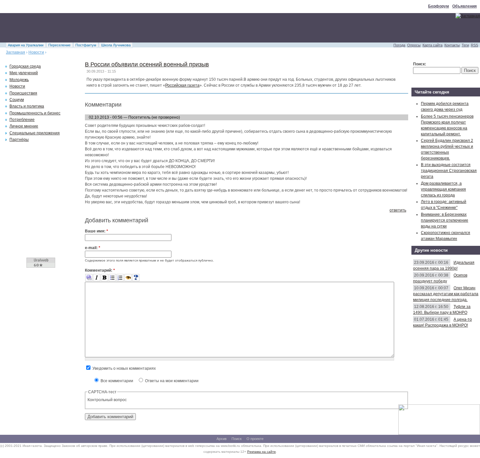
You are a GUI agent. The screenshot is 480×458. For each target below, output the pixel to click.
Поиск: (419, 64)
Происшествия (23, 93)
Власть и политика (26, 106)
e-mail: (92, 248)
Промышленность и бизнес (34, 113)
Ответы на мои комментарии (171, 381)
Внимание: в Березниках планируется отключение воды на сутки (444, 220)
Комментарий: (100, 270)
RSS (474, 45)
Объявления (464, 6)
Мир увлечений (23, 73)
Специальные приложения (34, 133)
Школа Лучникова (116, 45)
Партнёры (19, 139)
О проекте (255, 439)
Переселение (59, 45)
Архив (221, 439)
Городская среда (25, 66)
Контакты (452, 45)
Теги (465, 45)
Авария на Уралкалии (25, 45)
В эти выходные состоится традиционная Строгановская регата (449, 170)
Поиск (237, 439)
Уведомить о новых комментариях (123, 368)
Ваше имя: (96, 231)
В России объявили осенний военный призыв (147, 64)
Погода (399, 45)
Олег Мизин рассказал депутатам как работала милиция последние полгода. (445, 294)
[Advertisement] (119, 27)
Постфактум (85, 45)
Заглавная (15, 52)
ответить (398, 210)
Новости (36, 52)
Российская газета (182, 85)
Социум (16, 99)
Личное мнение (23, 126)
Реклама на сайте (261, 451)
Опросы (414, 45)
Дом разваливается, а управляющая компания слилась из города (443, 189)
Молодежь (19, 79)
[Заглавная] (468, 16)
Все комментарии (116, 381)
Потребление (22, 119)
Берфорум (438, 6)
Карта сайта (432, 45)
